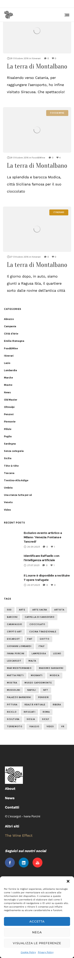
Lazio (7, 363)
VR (62, 726)
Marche (8, 377)
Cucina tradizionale (42, 631)
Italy (41, 646)
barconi (12, 617)
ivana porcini (15, 653)
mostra (12, 682)
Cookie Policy (28, 952)
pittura (12, 704)
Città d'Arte (11, 333)
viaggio (34, 726)
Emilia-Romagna (14, 340)
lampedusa (39, 653)
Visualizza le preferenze (37, 943)
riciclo (11, 712)
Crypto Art (14, 631)
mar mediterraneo (19, 668)
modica (54, 675)
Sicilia (7, 458)
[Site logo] (8, 15)
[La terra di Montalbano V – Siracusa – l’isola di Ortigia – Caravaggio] (37, 30)
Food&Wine (11, 348)
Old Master (10, 399)
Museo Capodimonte (38, 682)
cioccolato (37, 624)
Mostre (8, 384)
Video (7, 509)
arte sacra (39, 609)
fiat (29, 639)
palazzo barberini (19, 697)
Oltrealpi (9, 407)
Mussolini (13, 690)
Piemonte (10, 421)
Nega (37, 932)
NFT (45, 690)
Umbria (8, 487)
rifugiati (29, 712)
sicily (45, 719)
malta (32, 661)
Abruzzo (9, 319)
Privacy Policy (45, 952)
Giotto (44, 639)
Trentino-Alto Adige (16, 480)
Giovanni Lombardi (19, 646)
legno (57, 653)
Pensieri (9, 414)
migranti (36, 675)
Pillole (7, 429)
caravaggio (14, 624)
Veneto (8, 502)
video (50, 726)
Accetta (37, 921)
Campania (10, 326)
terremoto (14, 726)
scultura (13, 719)
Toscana (9, 473)
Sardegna (10, 443)
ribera (57, 704)
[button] (68, 881)
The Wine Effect (19, 835)
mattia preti (15, 675)
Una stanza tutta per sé (18, 494)
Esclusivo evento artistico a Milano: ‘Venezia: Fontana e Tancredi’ (43, 537)
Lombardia (10, 370)
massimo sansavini (51, 668)
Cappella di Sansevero (39, 617)
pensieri (43, 697)
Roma (46, 712)
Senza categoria (14, 451)
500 (9, 609)
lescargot (14, 661)
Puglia (8, 436)
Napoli (31, 690)
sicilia (31, 719)
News (7, 392)
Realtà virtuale (34, 704)
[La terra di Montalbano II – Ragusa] (37, 229)
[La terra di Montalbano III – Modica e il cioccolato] (37, 130)
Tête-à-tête (11, 465)
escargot (13, 639)
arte (22, 609)
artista (59, 609)
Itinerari (8, 355)
